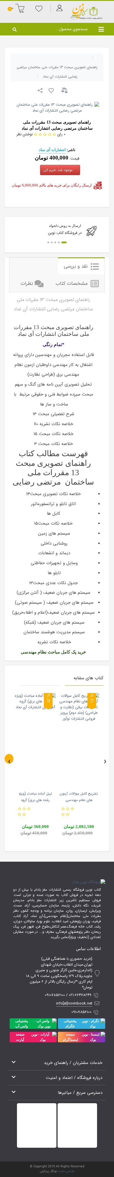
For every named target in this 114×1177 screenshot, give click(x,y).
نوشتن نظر (24, 134)
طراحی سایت (66, 1171)
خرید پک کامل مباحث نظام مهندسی (53, 652)
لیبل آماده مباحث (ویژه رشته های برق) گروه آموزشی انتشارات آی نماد (35, 800)
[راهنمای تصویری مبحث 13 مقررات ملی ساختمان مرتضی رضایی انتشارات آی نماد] (57, 108)
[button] (64, 242)
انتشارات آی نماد (52, 150)
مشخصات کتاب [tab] (72, 284)
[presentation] (9, 759)
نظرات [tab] (26, 284)
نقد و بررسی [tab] (76, 266)
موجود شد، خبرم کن (59, 170)
